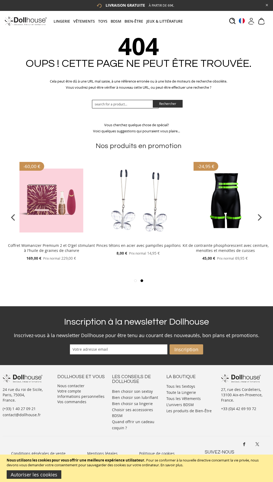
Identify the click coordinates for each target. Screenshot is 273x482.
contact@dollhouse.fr (22, 414)
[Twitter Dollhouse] (257, 444)
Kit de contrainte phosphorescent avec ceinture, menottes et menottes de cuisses (225, 248)
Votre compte (69, 391)
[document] (137, 468)
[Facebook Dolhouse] (244, 444)
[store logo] (25, 21)
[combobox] (125, 104)
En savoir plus (171, 465)
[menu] (120, 21)
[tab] (120, 21)
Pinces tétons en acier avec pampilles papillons (138, 245)
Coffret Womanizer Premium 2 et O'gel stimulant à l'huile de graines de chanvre (51, 248)
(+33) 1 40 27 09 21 (19, 408)
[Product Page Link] (51, 239)
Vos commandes (71, 401)
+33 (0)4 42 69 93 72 (238, 408)
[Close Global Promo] (266, 4)
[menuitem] (63, 21)
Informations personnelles (81, 396)
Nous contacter (71, 385)
